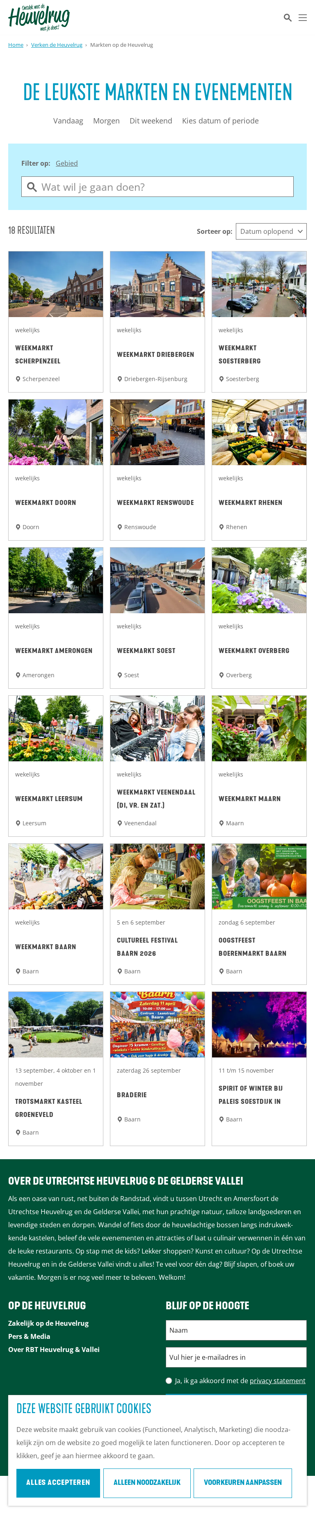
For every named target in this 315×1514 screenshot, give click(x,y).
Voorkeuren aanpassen (243, 1483)
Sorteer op (215, 231)
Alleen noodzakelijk (147, 1483)
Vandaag (68, 121)
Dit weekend (151, 121)
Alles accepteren (58, 1483)
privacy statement (278, 1380)
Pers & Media (29, 1336)
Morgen (106, 121)
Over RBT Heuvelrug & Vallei (54, 1349)
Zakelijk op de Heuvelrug (48, 1323)
